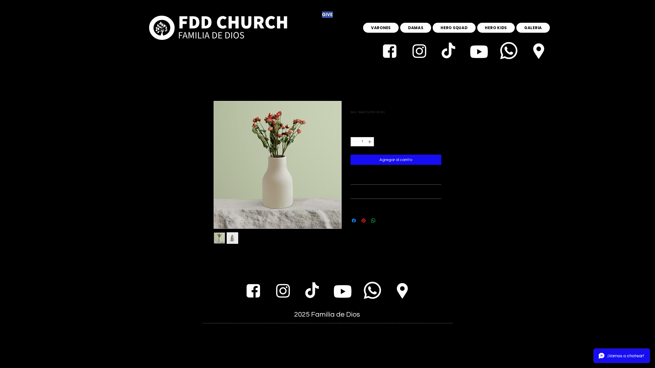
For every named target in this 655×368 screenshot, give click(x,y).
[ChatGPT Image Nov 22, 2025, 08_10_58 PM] (389, 51)
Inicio (218, 82)
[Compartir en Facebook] (354, 220)
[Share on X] (383, 220)
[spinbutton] (362, 141)
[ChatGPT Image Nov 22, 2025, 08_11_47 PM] (538, 51)
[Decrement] (354, 141)
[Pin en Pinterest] (364, 220)
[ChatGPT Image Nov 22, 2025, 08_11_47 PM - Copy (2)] (449, 51)
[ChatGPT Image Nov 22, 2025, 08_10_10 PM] (419, 51)
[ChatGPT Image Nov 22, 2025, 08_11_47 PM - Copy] (508, 51)
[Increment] (370, 141)
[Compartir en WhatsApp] (373, 220)
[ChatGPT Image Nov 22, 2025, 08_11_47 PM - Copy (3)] (478, 51)
